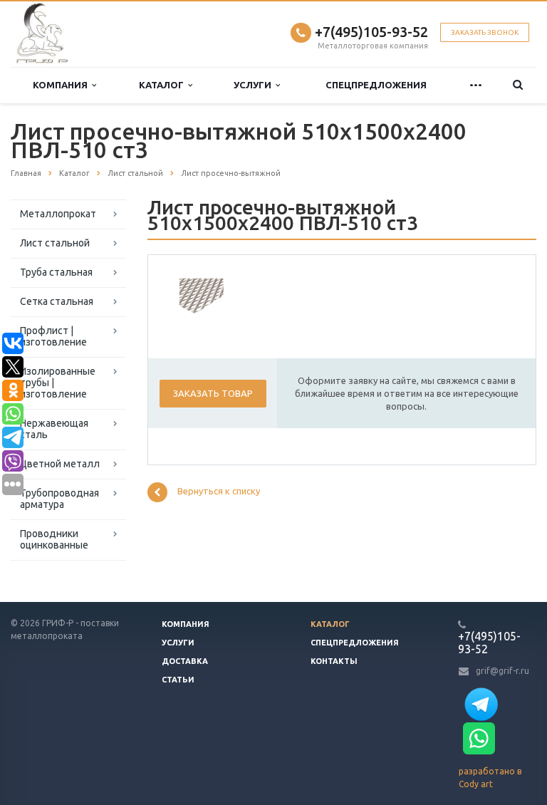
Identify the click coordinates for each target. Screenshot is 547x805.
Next (204, 293)
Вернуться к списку (218, 492)
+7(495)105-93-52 (371, 31)
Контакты (334, 661)
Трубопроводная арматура (59, 498)
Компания (62, 85)
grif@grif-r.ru (502, 670)
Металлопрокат (58, 213)
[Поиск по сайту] (518, 85)
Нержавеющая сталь (54, 428)
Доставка (185, 661)
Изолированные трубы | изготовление (57, 382)
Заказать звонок (485, 32)
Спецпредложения (376, 85)
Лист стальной (55, 243)
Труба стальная (56, 272)
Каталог (163, 85)
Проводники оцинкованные (54, 539)
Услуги (255, 85)
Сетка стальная (56, 301)
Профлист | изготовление (53, 336)
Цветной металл (60, 463)
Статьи (178, 679)
